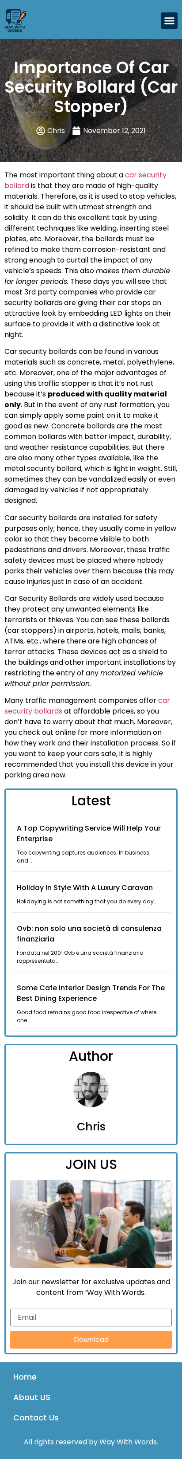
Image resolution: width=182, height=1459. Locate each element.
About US (31, 1397)
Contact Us (36, 1417)
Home (25, 1376)
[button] (169, 20)
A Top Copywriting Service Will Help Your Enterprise (89, 833)
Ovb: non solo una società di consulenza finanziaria (89, 933)
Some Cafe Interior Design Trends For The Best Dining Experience (91, 993)
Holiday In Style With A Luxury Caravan (85, 887)
